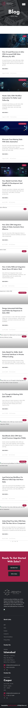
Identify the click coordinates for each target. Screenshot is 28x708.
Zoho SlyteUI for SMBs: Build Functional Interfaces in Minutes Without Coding (13, 354)
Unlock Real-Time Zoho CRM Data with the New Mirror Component (13, 522)
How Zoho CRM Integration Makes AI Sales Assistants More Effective (13, 227)
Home (12, 16)
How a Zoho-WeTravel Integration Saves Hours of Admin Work (13, 268)
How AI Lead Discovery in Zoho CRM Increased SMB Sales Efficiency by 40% (13, 54)
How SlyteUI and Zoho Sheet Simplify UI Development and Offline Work (12, 183)
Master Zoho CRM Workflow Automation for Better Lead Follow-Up (12, 98)
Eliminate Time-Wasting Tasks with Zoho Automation (12, 140)
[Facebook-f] (4, 669)
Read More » (5, 68)
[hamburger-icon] (23, 4)
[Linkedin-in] (7, 669)
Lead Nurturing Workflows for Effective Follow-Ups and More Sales (12, 479)
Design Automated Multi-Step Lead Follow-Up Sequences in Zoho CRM (12, 310)
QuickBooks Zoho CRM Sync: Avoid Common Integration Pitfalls (14, 437)
